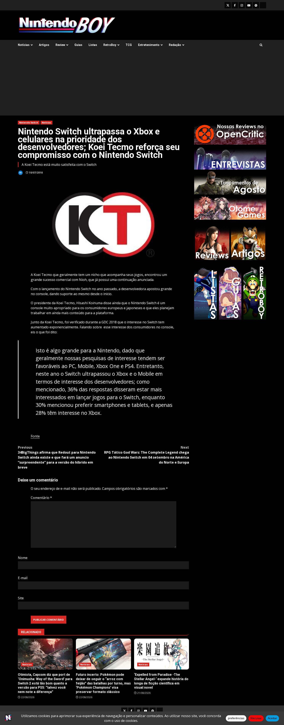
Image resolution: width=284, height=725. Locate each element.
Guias (78, 45)
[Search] (261, 45)
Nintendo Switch (28, 122)
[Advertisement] (142, 84)
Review (60, 45)
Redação (175, 45)
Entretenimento (148, 45)
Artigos (44, 45)
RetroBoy (109, 45)
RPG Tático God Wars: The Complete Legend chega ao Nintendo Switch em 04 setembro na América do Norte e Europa (146, 455)
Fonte (35, 436)
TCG (129, 45)
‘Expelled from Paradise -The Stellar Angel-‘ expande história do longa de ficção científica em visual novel (161, 654)
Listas (93, 45)
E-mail (22, 578)
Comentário (41, 497)
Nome (22, 557)
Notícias (24, 45)
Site (21, 598)
